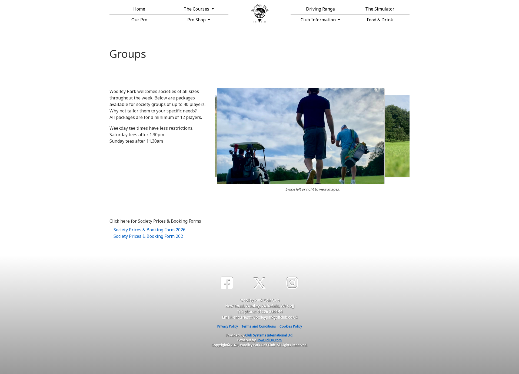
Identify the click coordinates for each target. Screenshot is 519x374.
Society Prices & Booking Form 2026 (149, 230)
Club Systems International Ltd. (269, 335)
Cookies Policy (291, 326)
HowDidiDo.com (269, 340)
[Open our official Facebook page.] (227, 283)
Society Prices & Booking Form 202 (148, 236)
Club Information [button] (319, 20)
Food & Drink (380, 20)
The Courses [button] (197, 9)
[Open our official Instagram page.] (292, 283)
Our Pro (139, 20)
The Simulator (379, 9)
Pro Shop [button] (197, 20)
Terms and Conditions (258, 326)
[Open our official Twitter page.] (259, 283)
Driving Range (320, 9)
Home (139, 9)
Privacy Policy (227, 326)
